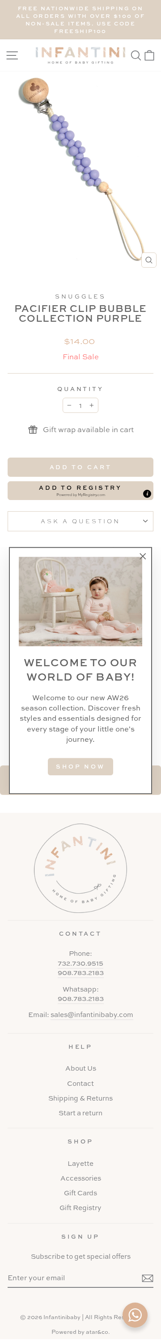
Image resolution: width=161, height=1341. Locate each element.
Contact (80, 1083)
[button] (80, 490)
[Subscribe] (147, 1278)
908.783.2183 (81, 972)
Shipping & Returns (80, 1098)
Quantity (80, 389)
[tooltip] (147, 494)
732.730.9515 (80, 963)
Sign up (80, 1236)
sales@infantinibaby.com (92, 1014)
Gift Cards (80, 1193)
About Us (80, 1068)
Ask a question (80, 521)
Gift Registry (80, 1207)
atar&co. (98, 1332)
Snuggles (80, 296)
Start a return (80, 1113)
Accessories (80, 1178)
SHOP (80, 1141)
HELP (80, 1047)
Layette (80, 1163)
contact (80, 933)
